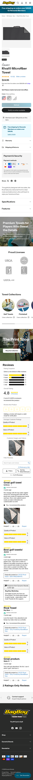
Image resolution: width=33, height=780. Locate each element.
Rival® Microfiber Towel (23, 16)
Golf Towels (8, 314)
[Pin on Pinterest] (15, 181)
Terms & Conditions (16, 772)
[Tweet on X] (8, 181)
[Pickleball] (23, 305)
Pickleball (23, 314)
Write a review (20, 76)
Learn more (11, 134)
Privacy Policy (5, 772)
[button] (26, 3)
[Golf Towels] (8, 305)
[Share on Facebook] (11, 181)
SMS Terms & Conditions (8, 774)
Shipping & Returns (7, 775)
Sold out (16, 105)
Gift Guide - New (11, 16)
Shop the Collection (12, 350)
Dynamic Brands (10, 769)
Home (3, 16)
